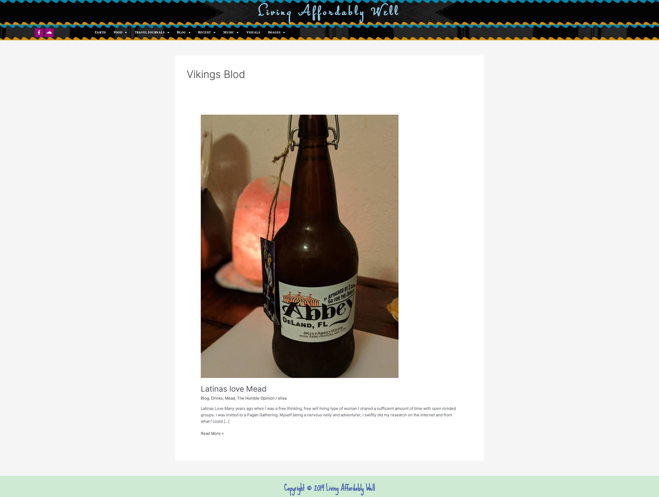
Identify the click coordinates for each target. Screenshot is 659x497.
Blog (181, 32)
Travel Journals (150, 32)
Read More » (212, 433)
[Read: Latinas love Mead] (299, 245)
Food (118, 32)
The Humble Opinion (256, 398)
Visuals (253, 32)
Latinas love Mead (234, 388)
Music (228, 32)
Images (274, 32)
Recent (204, 32)
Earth (100, 32)
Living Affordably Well (329, 12)
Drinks (217, 398)
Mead (230, 398)
